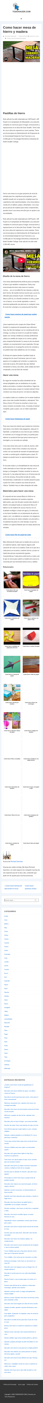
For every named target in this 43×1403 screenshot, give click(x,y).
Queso (6, 1049)
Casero (6, 946)
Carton (6, 935)
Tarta (5, 1057)
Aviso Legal (21, 1384)
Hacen (6, 984)
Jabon (6, 1011)
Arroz (5, 920)
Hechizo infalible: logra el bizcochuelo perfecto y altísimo (20, 1338)
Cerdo (6, 950)
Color (5, 958)
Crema (6, 965)
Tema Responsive (9, 1396)
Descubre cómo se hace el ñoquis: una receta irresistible (20, 1121)
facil (5, 977)
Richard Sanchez (17, 861)
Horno (6, 1000)
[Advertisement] (21, 87)
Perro (5, 1038)
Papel (6, 1034)
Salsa (6, 1053)
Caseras (6, 943)
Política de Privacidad (10, 1384)
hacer (6, 988)
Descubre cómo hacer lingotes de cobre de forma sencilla (21, 1303)
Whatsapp (7, 1068)
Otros (6, 1030)
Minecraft (7, 1022)
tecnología (7, 1061)
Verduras (6, 1064)
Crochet (6, 969)
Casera (6, 939)
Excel (6, 973)
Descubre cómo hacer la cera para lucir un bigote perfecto (21, 1348)
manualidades (21, 38)
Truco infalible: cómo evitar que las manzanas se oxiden (20, 1257)
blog (5, 927)
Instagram (7, 1007)
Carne (6, 931)
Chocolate (7, 954)
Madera (6, 1015)
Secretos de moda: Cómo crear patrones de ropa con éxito (21, 1125)
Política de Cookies (32, 1384)
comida (6, 962)
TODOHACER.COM (21, 11)
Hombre (6, 996)
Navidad (6, 1026)
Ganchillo (7, 981)
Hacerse (6, 992)
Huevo (6, 1004)
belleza (6, 924)
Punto (6, 1045)
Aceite (6, 916)
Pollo (5, 1042)
